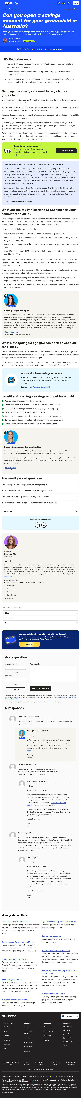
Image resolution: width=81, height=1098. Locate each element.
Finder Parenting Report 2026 (14, 922)
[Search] (58, 3)
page (29, 750)
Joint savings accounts (12, 980)
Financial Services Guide (70, 1087)
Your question (36, 664)
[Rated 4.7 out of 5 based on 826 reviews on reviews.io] (23, 49)
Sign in (15, 690)
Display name (11, 664)
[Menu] (3, 3)
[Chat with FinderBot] (63, 3)
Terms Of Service (59, 697)
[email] (6, 561)
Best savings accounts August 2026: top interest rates (59, 972)
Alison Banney (10, 467)
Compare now (66, 151)
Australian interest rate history (15, 1000)
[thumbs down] (43, 524)
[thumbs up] (37, 524)
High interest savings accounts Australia (59, 922)
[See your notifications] (69, 3)
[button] (40, 613)
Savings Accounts (15, 9)
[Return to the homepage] (12, 3)
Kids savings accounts (51, 936)
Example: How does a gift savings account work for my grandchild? (33, 164)
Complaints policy (55, 1063)
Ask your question (40, 688)
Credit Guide (5, 1089)
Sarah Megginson (11, 332)
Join (76, 3)
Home (5, 9)
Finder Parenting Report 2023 (39, 387)
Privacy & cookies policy (41, 1063)
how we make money (60, 1089)
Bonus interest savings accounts (56, 950)
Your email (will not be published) (14, 674)
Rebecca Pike (10, 554)
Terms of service (26, 1063)
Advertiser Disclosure (18, 1089)
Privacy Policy (40, 702)
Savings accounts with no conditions (18, 942)
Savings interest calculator (53, 994)
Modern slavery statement (71, 1063)
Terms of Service (52, 702)
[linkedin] (11, 561)
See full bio (8, 576)
